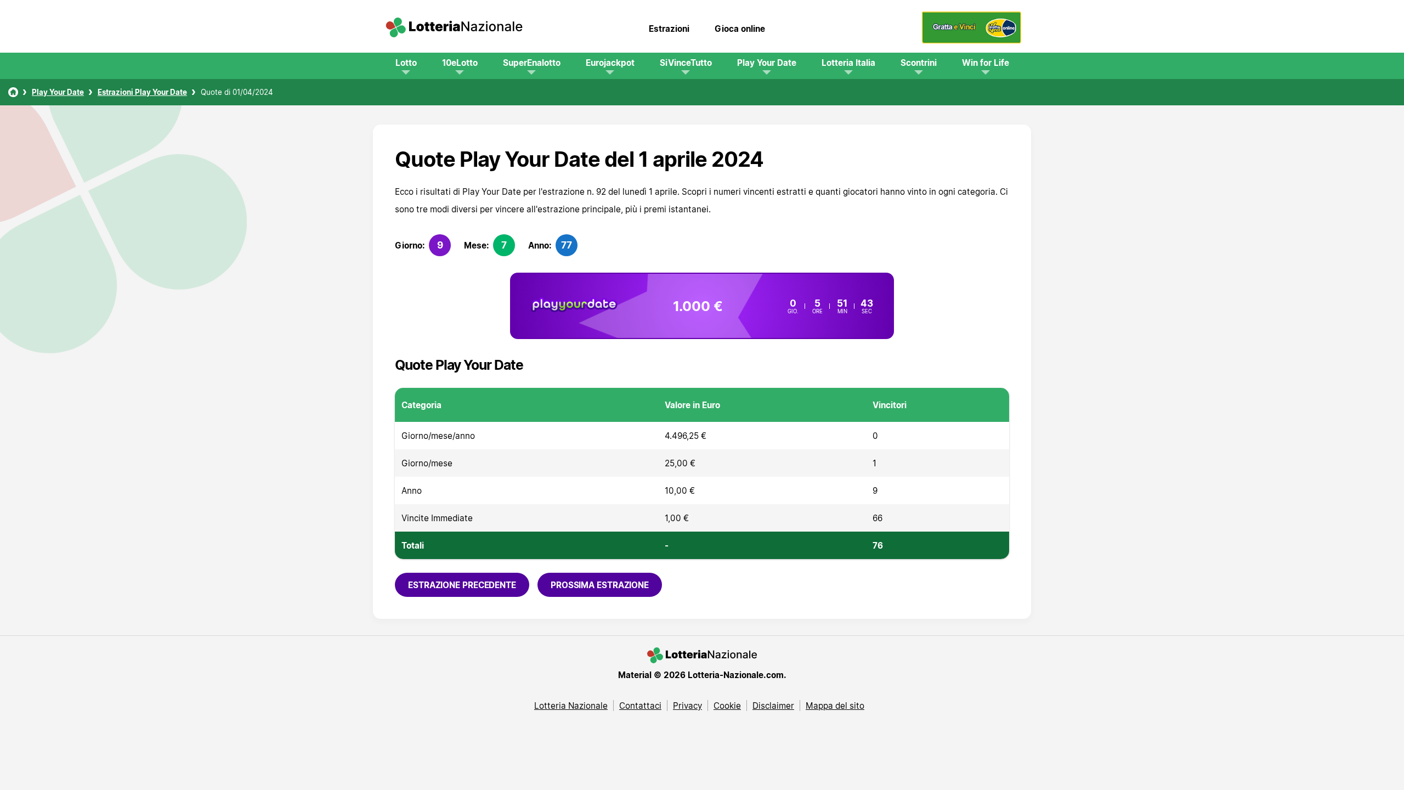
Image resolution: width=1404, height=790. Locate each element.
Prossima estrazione (600, 584)
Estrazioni (669, 28)
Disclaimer (773, 705)
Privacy (687, 705)
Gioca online (740, 28)
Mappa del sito (835, 705)
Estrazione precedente (462, 584)
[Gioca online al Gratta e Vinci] (971, 40)
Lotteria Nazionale (571, 705)
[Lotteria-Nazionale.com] (454, 29)
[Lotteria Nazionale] (13, 92)
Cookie (727, 705)
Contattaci (640, 705)
